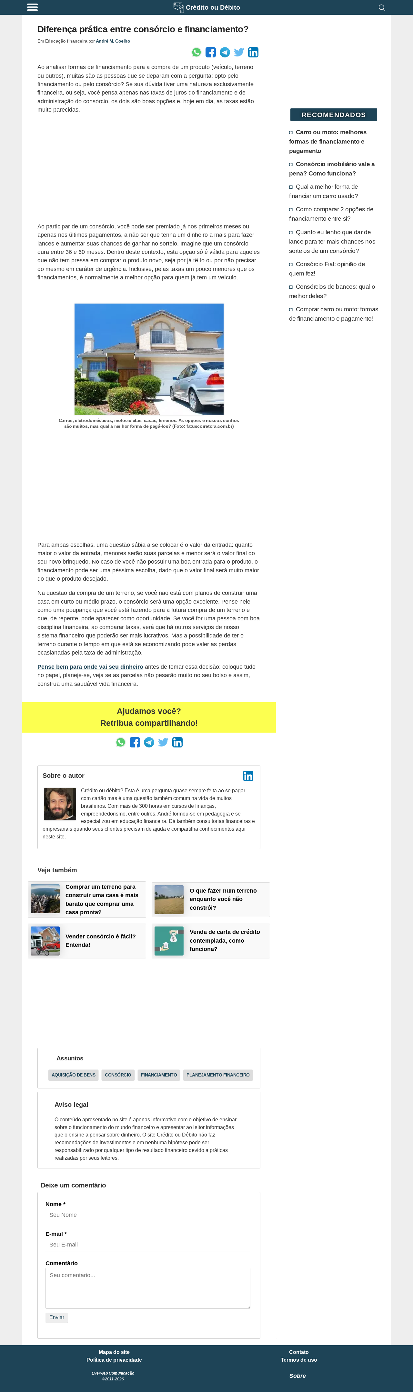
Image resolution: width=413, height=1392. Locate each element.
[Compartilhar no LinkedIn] (253, 52)
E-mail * (56, 1234)
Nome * (55, 1204)
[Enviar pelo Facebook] (211, 52)
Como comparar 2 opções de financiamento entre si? (331, 213)
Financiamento (159, 1074)
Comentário (61, 1263)
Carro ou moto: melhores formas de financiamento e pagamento (328, 141)
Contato (299, 1352)
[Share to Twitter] (239, 52)
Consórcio (118, 1074)
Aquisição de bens (74, 1074)
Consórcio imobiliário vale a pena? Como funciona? (332, 168)
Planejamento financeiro (218, 1074)
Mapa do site (114, 1352)
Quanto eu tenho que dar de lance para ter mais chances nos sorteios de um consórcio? (332, 241)
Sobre (297, 1376)
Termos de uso (299, 1360)
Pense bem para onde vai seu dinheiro (90, 667)
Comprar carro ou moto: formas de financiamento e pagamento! (333, 313)
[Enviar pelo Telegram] (225, 52)
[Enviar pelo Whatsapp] (196, 52)
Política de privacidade (114, 1360)
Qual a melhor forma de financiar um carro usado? (323, 191)
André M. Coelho (113, 41)
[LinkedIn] (248, 776)
